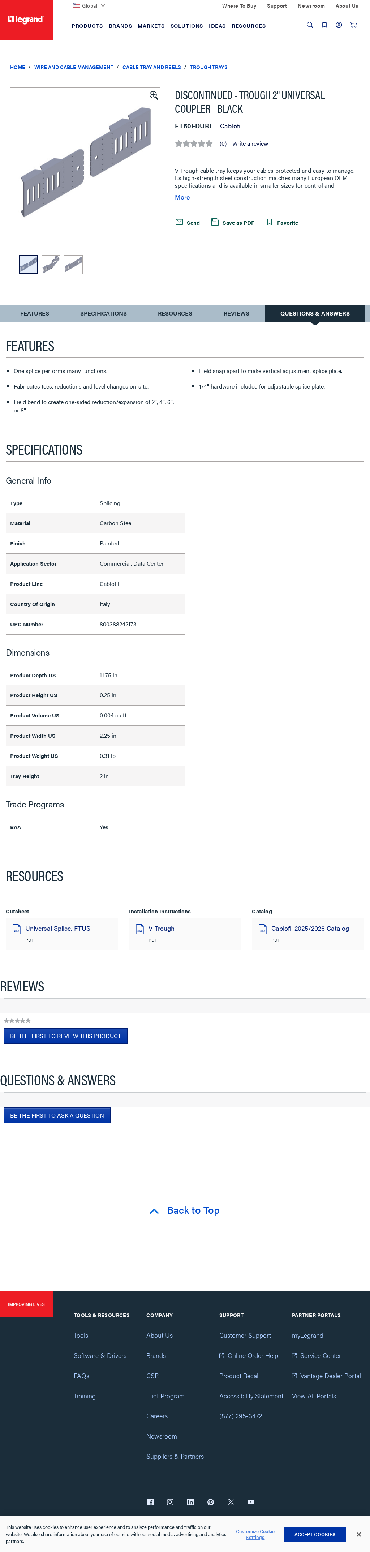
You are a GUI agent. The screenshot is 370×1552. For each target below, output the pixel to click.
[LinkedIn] (190, 1503)
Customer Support (245, 1334)
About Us (159, 1334)
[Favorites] (324, 25)
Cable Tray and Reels (151, 66)
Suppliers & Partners (175, 1456)
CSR (152, 1375)
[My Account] (339, 25)
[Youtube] (250, 1503)
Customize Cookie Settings (255, 1534)
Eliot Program (165, 1395)
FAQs (81, 1375)
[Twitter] (231, 1503)
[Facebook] (150, 1503)
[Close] (359, 1534)
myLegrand (307, 1334)
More (182, 197)
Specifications (103, 313)
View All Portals (314, 1395)
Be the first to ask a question (57, 1115)
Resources (175, 313)
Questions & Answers (315, 313)
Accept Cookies (315, 1534)
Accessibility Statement (251, 1395)
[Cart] (353, 25)
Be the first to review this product (69, 1038)
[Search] (310, 25)
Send (192, 222)
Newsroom (161, 1435)
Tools (81, 1334)
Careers (157, 1415)
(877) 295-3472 (240, 1415)
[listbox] (85, 166)
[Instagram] (170, 1503)
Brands (156, 1355)
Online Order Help (253, 1355)
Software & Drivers (100, 1355)
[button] (153, 94)
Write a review (250, 143)
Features (34, 315)
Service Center (320, 1355)
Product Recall (239, 1375)
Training (85, 1395)
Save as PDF (237, 222)
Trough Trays (209, 66)
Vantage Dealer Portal (330, 1375)
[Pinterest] (210, 1503)
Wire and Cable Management (73, 66)
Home (17, 66)
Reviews (236, 313)
